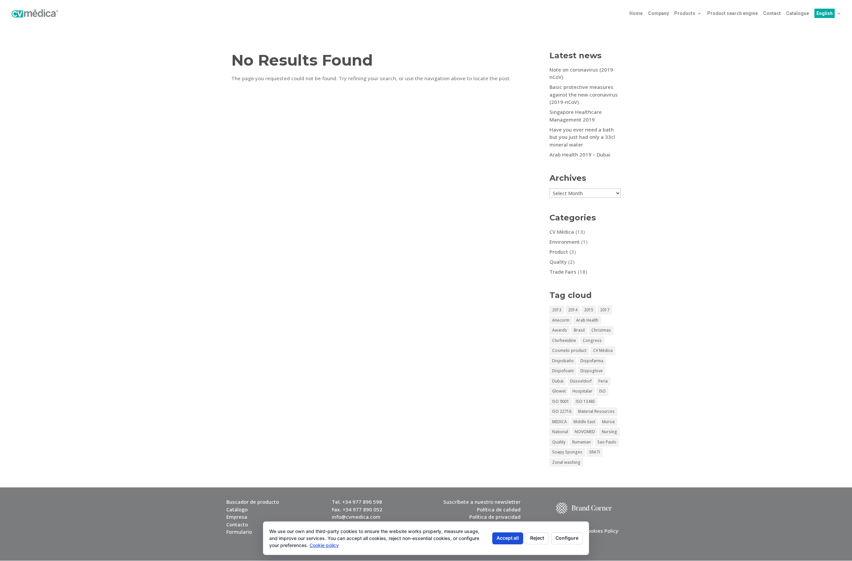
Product (558, 251)
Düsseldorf (581, 381)
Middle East (584, 421)
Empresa (236, 516)
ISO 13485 (585, 401)
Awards (559, 330)
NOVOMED (585, 431)
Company (658, 13)
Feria (603, 381)
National (560, 431)
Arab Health (587, 320)
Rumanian (581, 442)
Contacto (237, 524)
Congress (592, 340)
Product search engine (732, 13)
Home (636, 13)
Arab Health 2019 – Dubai (579, 154)
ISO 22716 (561, 411)
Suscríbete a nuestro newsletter (482, 501)
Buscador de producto (252, 501)
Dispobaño (563, 361)
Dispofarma (591, 361)
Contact (772, 13)
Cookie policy (324, 545)
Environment (564, 241)
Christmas (601, 330)
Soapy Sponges (567, 452)
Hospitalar (582, 391)
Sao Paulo (606, 442)
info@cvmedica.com (356, 516)
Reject (537, 538)
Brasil (579, 330)
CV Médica (561, 231)
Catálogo (237, 509)
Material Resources (596, 411)
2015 (588, 310)
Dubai (557, 381)
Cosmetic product (569, 350)
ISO (602, 391)
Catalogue (797, 13)
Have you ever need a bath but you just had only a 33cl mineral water (582, 137)
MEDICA (559, 421)
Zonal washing (566, 462)
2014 (572, 310)
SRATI (594, 452)
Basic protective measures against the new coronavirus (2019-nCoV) (583, 94)
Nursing (609, 431)
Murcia (608, 421)
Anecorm (560, 320)
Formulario (239, 531)
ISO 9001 (560, 401)
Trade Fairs (562, 271)
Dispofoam (563, 371)
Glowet (559, 391)
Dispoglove (591, 371)
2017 (604, 310)
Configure (566, 538)
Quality (558, 261)
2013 (556, 310)
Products (684, 13)
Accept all (508, 538)
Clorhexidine (564, 340)
